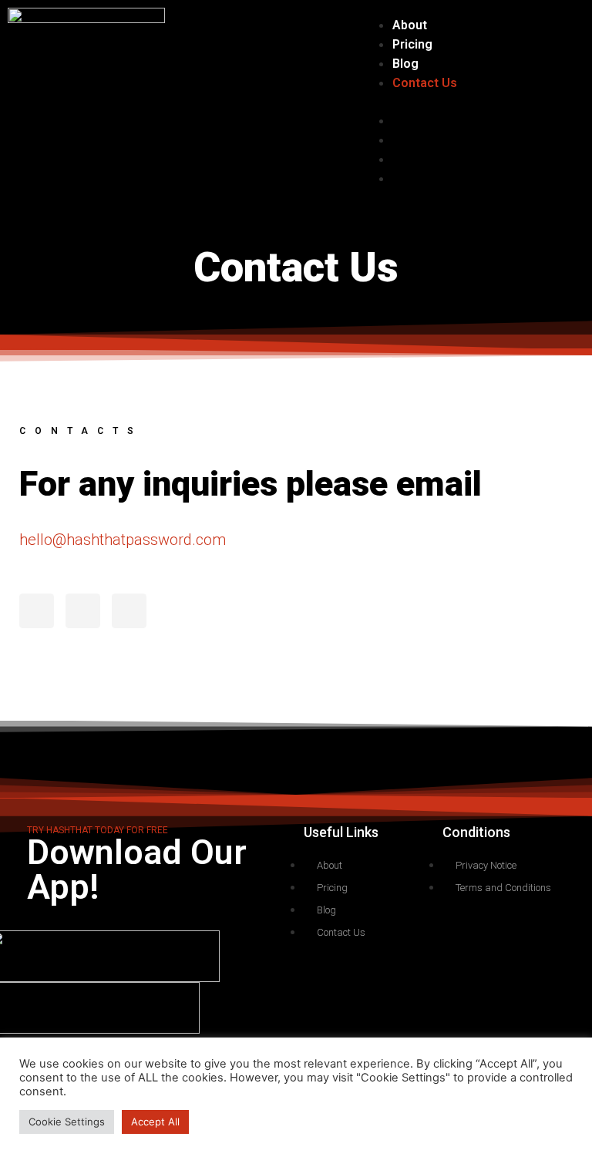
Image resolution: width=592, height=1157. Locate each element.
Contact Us (424, 83)
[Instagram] (129, 611)
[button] (412, 101)
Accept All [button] (155, 1121)
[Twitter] (36, 611)
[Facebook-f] (83, 611)
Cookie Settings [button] (67, 1121)
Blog (405, 63)
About (409, 25)
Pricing (412, 44)
